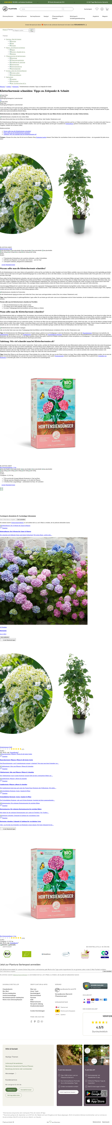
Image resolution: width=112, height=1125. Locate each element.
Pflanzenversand (61, 996)
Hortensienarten (59, 356)
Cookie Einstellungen (37, 1011)
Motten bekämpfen (9, 993)
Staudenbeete (7, 989)
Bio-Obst (6, 991)
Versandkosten (14, 752)
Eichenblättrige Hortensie (55, 334)
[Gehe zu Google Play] (91, 1093)
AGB (31, 999)
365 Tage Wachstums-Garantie (98, 2)
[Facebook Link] (31, 1021)
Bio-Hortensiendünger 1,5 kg (8, 467)
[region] (56, 954)
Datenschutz (97, 1122)
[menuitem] (8, 16)
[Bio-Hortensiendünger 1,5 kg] (52, 464)
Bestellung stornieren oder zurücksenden (18, 1069)
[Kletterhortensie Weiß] (52, 245)
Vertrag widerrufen (13, 1095)
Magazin (5, 29)
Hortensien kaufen (41, 137)
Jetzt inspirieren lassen (67, 1092)
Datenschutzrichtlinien (17, 522)
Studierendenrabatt (37, 1006)
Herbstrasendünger (9, 995)
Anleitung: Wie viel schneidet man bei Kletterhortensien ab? (20, 134)
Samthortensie (27, 334)
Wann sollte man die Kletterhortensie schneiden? (17, 133)
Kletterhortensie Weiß (6, 249)
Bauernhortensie (87, 333)
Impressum (105, 1122)
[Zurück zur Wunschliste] (97, 9)
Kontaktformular (26, 1090)
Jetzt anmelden (21, 519)
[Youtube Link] (42, 1021)
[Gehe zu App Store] (91, 1101)
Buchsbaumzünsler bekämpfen (13, 997)
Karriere (33, 997)
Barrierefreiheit (35, 995)
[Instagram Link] (38, 1021)
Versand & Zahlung (36, 1004)
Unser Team (34, 991)
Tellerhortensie (4, 334)
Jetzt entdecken (5, 637)
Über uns (33, 989)
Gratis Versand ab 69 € (57, 2)
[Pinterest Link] (35, 1021)
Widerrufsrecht (35, 1002)
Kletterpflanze (69, 123)
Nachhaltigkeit (35, 993)
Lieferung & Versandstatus (14, 1063)
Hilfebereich (11, 1090)
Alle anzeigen (9, 1073)
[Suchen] (63, 9)
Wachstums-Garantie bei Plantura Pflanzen (19, 1066)
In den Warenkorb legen (8, 264)
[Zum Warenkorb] (107, 9)
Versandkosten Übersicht (63, 994)
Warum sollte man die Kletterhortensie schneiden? (17, 131)
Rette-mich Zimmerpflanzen (12, 999)
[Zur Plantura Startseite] (10, 11)
